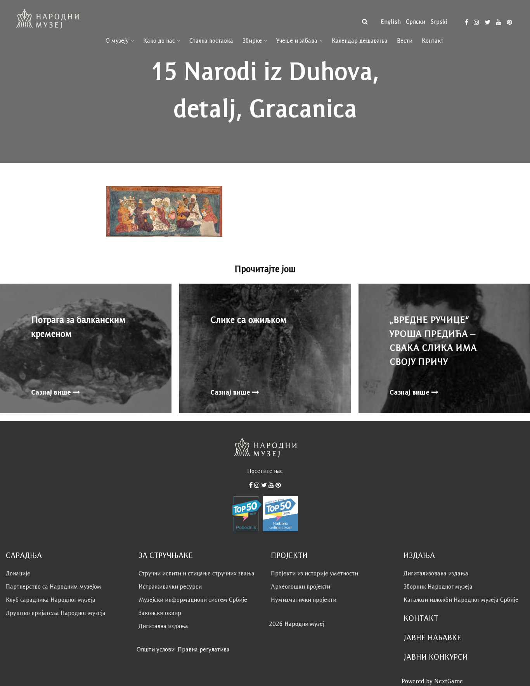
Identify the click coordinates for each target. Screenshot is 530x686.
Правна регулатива (204, 649)
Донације (18, 573)
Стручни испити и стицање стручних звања (197, 573)
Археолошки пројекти (300, 586)
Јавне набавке (432, 637)
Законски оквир (160, 613)
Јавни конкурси (436, 657)
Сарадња (24, 555)
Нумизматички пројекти (303, 599)
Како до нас (159, 40)
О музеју (117, 40)
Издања (419, 555)
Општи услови (156, 649)
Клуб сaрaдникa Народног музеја (50, 599)
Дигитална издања (163, 626)
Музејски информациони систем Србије (193, 599)
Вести (404, 40)
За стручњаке (166, 555)
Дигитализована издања (436, 573)
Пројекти (289, 555)
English (391, 21)
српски (415, 21)
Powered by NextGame (432, 681)
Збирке (252, 40)
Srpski (438, 21)
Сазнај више (52, 392)
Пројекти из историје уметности (314, 573)
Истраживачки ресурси (170, 586)
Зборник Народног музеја (438, 586)
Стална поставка (211, 40)
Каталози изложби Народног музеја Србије (461, 599)
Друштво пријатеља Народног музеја (56, 613)
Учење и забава (296, 40)
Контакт (432, 40)
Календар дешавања (360, 40)
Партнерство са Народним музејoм (53, 586)
